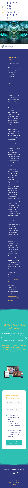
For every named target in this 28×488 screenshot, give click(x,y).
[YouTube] (17, 472)
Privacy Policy (14, 480)
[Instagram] (14, 472)
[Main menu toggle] (24, 10)
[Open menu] (26, 46)
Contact (14, 484)
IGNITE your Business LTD (17, 476)
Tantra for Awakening (13, 10)
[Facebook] (10, 472)
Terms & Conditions (14, 482)
